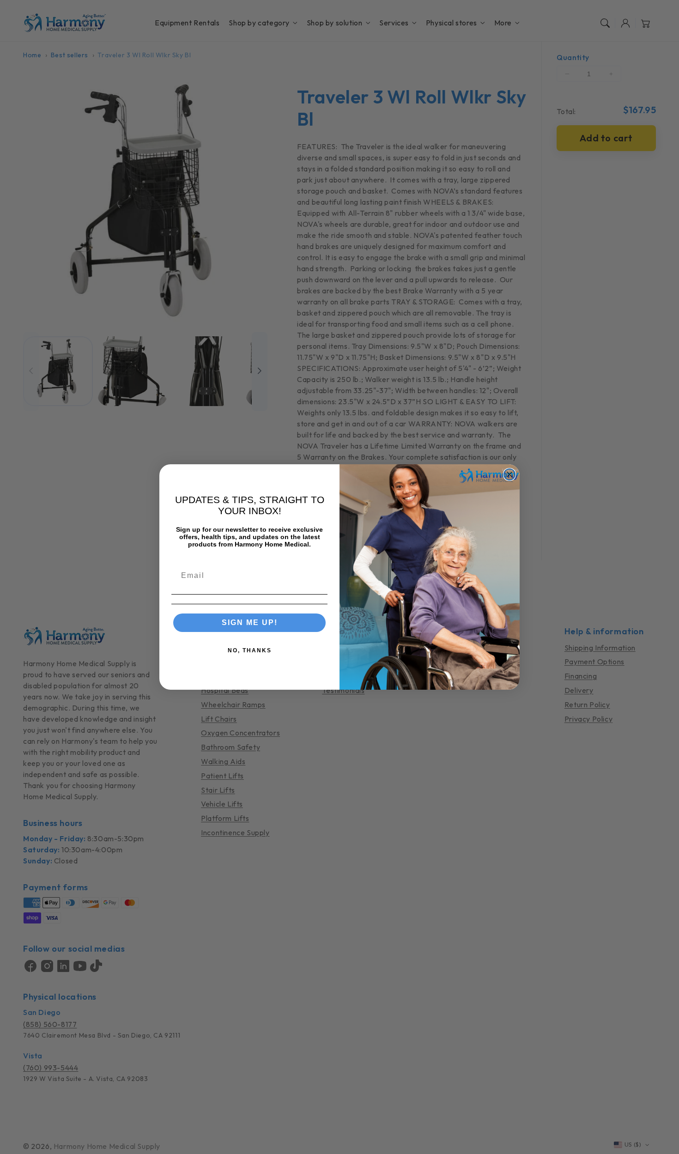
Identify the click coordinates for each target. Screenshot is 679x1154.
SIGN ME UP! (250, 622)
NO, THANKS (250, 650)
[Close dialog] (509, 474)
